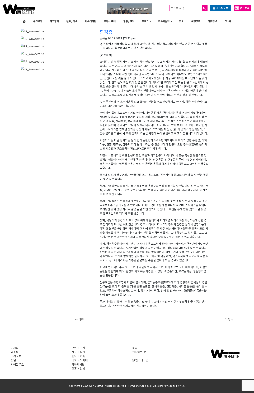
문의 (134, 348)
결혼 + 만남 (78, 368)
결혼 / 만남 (128, 21)
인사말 (14, 348)
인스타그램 (141, 360)
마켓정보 (212, 21)
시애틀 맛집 (17, 364)
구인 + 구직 (78, 348)
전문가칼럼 (164, 21)
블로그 (145, 21)
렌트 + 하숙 (78, 356)
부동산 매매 (110, 21)
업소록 (227, 21)
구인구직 (37, 21)
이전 (81, 319)
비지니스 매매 (80, 360)
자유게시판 (90, 21)
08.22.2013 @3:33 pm (122, 38)
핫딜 (181, 21)
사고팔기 (54, 21)
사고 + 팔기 (78, 352)
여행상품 (195, 21)
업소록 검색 (177, 8)
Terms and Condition (139, 385)
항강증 (106, 31)
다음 (228, 319)
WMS (182, 385)
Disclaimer (158, 385)
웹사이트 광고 (140, 352)
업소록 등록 (221, 8)
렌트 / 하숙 (71, 21)
